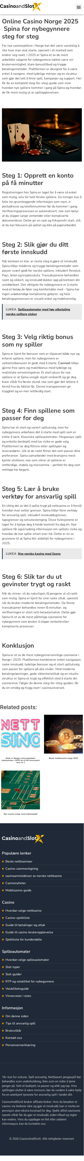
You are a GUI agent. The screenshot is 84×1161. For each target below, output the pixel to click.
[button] (78, 7)
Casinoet (64, 363)
